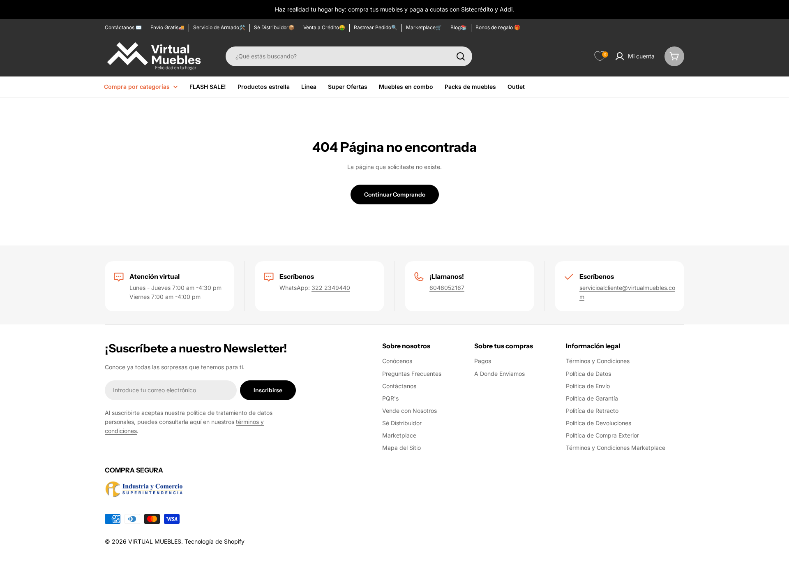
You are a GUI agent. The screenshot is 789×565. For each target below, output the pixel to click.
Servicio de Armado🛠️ (219, 27)
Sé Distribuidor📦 (274, 27)
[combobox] (349, 56)
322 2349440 (330, 287)
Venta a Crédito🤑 (324, 27)
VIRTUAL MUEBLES (154, 541)
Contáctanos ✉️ (123, 27)
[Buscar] (461, 56)
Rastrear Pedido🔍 (375, 27)
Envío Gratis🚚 (167, 27)
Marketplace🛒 (424, 27)
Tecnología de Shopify (215, 541)
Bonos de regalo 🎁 (497, 27)
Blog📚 (458, 27)
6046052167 (446, 287)
